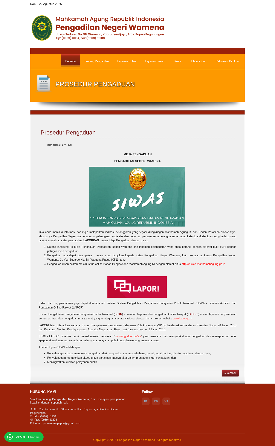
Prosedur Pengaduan (68, 132)
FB (156, 401)
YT (166, 401)
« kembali (230, 373)
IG (145, 401)
